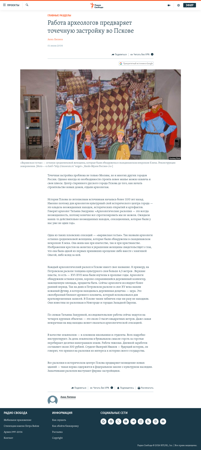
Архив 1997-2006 (13, 432)
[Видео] (169, 5)
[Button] (119, 55)
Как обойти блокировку (65, 426)
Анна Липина (55, 39)
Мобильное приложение (17, 420)
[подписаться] (163, 421)
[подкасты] (178, 5)
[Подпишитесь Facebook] (111, 421)
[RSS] (148, 421)
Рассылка (57, 432)
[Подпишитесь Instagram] (141, 421)
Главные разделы (59, 15)
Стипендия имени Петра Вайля (21, 426)
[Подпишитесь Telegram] (133, 421)
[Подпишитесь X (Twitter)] (118, 421)
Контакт (8, 438)
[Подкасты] (156, 421)
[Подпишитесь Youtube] (126, 421)
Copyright (57, 438)
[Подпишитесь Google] (103, 421)
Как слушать (59, 420)
